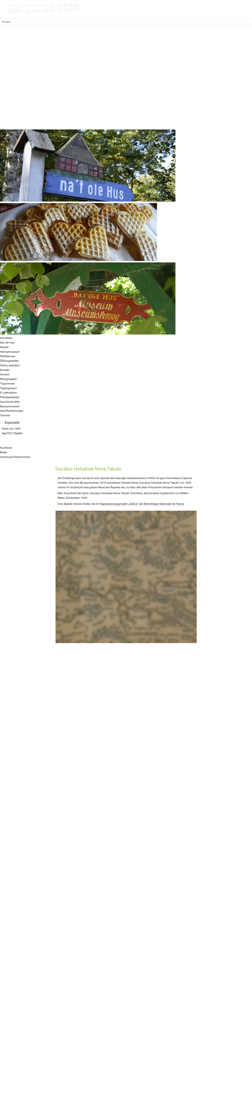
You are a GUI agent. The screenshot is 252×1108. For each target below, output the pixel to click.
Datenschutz (22, 457)
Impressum (7, 457)
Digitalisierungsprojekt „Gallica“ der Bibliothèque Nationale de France (142, 504)
